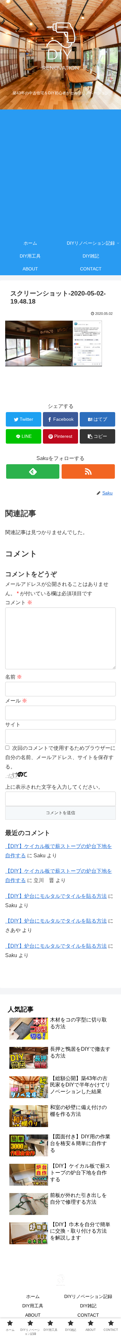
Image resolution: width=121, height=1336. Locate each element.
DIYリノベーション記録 (88, 1296)
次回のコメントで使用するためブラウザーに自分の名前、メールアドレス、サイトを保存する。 (60, 757)
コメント (18, 602)
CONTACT (88, 1315)
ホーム (33, 1296)
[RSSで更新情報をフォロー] (88, 471)
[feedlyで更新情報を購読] (32, 471)
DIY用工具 (32, 1305)
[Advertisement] (60, 173)
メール (16, 700)
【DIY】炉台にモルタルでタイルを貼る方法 (56, 896)
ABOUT (33, 1315)
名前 (13, 677)
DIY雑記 (88, 1305)
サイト (13, 724)
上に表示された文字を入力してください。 (54, 787)
